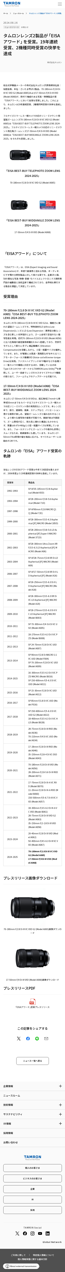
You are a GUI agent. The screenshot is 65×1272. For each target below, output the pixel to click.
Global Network (52, 1242)
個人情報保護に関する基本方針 (32, 1259)
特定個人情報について (43, 1255)
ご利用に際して (18, 1255)
